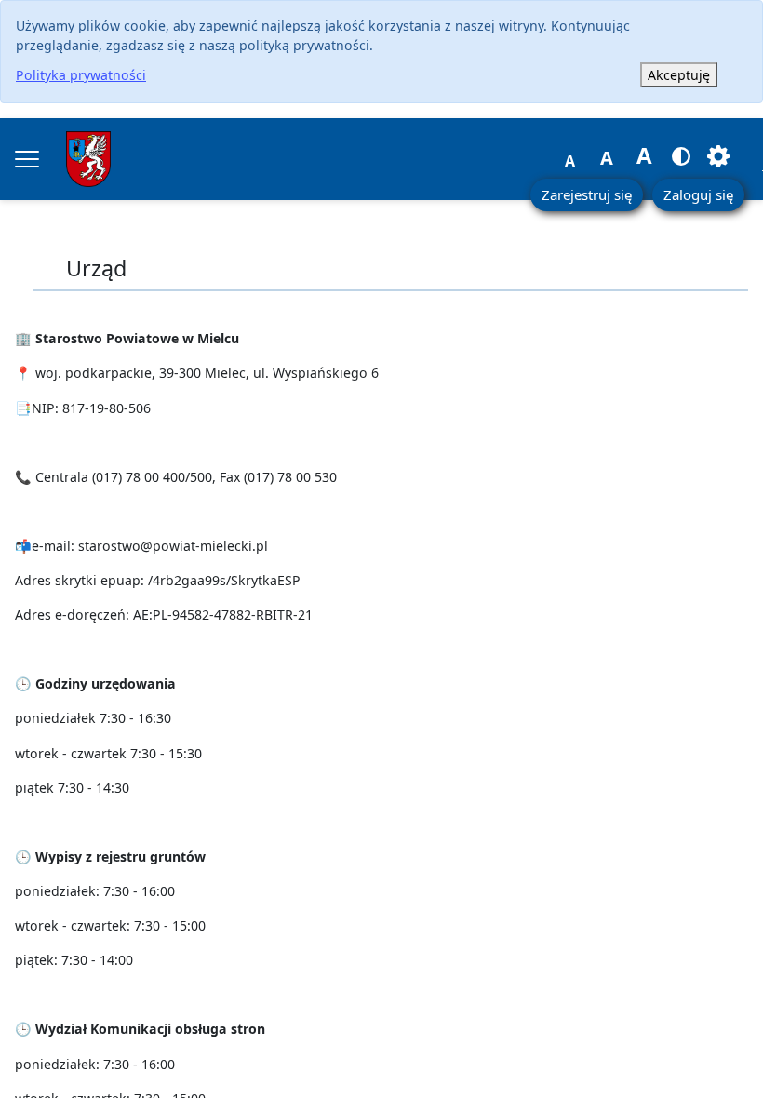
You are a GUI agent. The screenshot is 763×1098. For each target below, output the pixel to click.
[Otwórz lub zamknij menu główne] (27, 159)
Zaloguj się (698, 194)
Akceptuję (679, 75)
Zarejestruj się (587, 194)
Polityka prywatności (81, 75)
